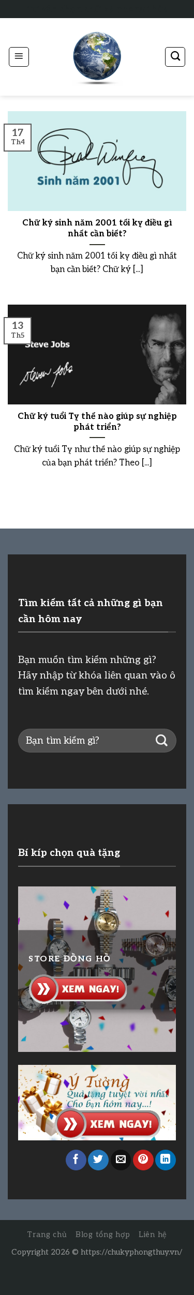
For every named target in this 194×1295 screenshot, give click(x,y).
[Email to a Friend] (121, 1160)
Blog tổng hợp (103, 1234)
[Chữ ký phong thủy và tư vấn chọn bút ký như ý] (97, 57)
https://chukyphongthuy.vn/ (132, 1252)
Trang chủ (47, 1234)
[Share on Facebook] (76, 1160)
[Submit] (162, 741)
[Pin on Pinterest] (143, 1160)
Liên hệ (153, 1234)
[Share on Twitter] (98, 1160)
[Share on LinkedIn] (165, 1160)
